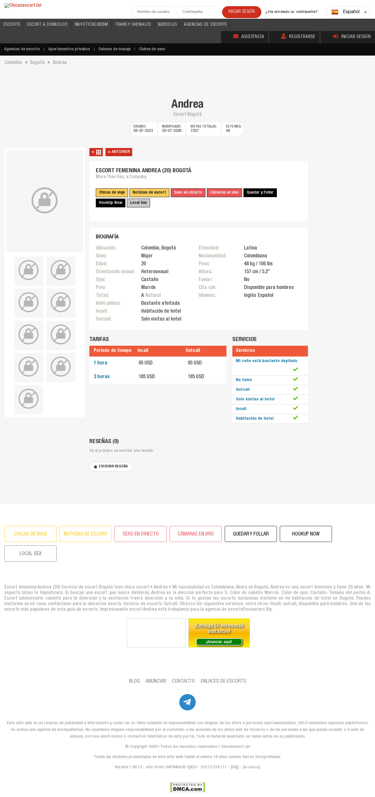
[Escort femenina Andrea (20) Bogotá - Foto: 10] (28, 399)
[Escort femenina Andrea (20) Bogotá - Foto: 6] (28, 334)
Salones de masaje (114, 49)
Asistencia (252, 37)
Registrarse (302, 37)
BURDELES (167, 25)
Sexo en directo (188, 192)
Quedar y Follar (260, 192)
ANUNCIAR (156, 681)
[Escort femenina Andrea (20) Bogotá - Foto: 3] (61, 270)
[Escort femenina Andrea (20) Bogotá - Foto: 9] (61, 367)
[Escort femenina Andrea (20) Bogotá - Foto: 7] (61, 334)
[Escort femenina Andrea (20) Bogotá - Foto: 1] (44, 201)
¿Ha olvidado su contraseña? (291, 12)
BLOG (134, 681)
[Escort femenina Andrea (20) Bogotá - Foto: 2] (28, 270)
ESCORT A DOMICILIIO (47, 25)
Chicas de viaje (112, 192)
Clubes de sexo (152, 49)
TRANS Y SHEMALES (133, 25)
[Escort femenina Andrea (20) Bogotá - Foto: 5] (61, 302)
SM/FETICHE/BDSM (91, 25)
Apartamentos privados (69, 49)
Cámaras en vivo (224, 192)
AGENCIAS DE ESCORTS (205, 25)
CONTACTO (183, 681)
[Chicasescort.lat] (23, 6)
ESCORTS (12, 25)
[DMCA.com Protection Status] (187, 787)
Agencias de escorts (22, 49)
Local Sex (138, 203)
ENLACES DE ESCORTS (223, 681)
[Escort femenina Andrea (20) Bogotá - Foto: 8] (28, 367)
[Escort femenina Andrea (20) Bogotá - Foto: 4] (28, 302)
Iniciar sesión (356, 37)
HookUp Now (110, 203)
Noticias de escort (149, 192)
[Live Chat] (156, 633)
